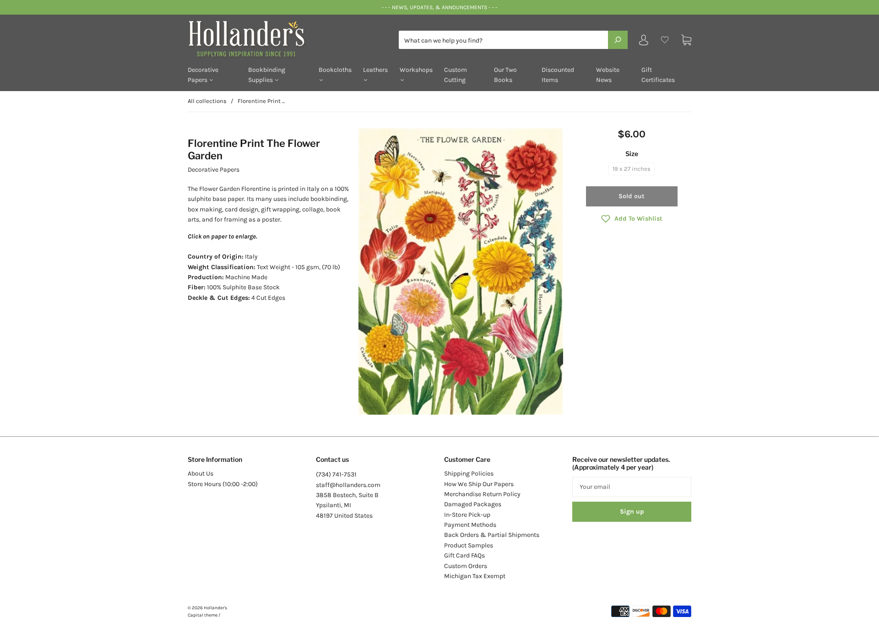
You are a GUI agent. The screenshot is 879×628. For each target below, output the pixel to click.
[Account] (643, 42)
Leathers (375, 70)
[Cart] (686, 40)
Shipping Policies (469, 473)
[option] (460, 271)
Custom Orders (465, 566)
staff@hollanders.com (348, 485)
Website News (607, 75)
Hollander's (215, 608)
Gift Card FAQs (464, 555)
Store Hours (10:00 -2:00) (223, 484)
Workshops (416, 70)
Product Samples (468, 545)
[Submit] (618, 40)
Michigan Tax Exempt (474, 576)
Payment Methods (470, 525)
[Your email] (631, 487)
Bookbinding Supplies (266, 75)
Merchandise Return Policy (482, 494)
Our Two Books (505, 75)
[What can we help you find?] (513, 40)
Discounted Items (558, 75)
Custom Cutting (455, 75)
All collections (207, 100)
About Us (200, 473)
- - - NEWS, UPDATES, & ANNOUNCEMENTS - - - (439, 7)
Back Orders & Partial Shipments (491, 535)
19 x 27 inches (632, 168)
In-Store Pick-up (467, 515)
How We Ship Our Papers (479, 484)
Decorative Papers (203, 75)
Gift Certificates (658, 75)
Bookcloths (335, 70)
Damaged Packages (472, 504)
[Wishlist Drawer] (665, 40)
